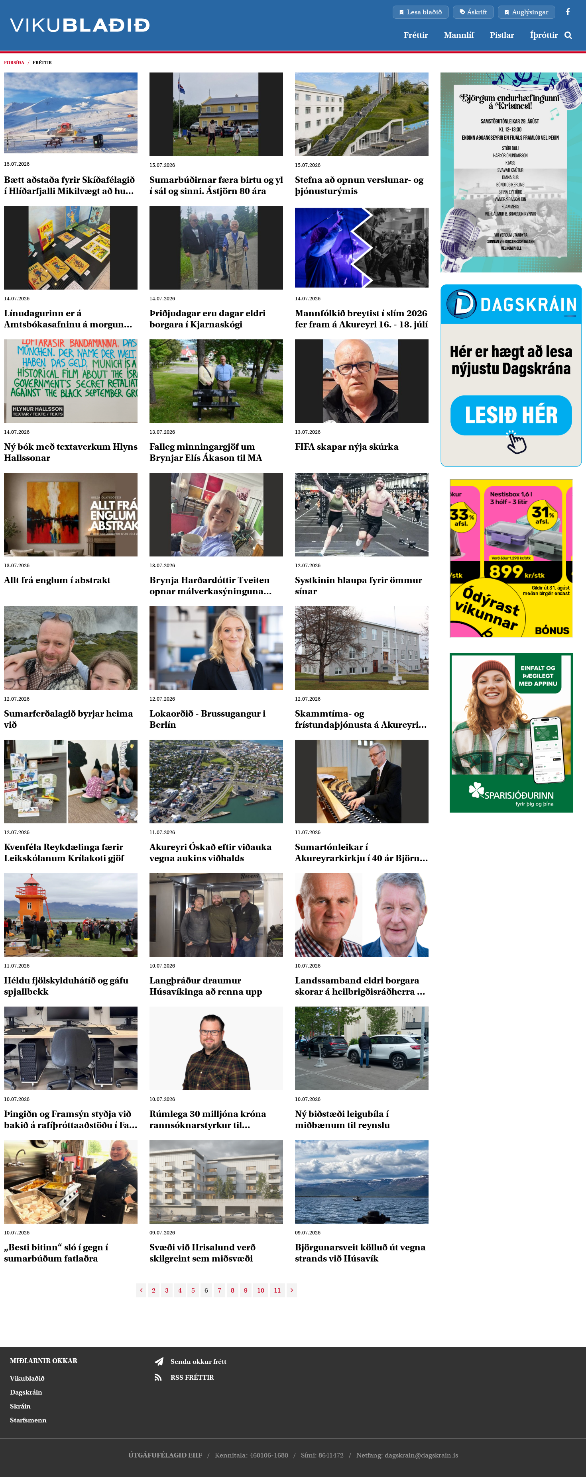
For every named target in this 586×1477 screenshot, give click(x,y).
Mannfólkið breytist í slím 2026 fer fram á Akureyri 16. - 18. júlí (361, 318)
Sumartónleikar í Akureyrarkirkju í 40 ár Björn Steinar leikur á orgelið (357, 852)
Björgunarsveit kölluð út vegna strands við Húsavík (360, 1252)
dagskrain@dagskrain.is (421, 1455)
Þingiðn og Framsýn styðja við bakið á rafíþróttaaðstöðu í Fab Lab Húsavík (69, 1119)
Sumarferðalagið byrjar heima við (68, 719)
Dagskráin (26, 1392)
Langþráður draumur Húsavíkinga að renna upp (205, 986)
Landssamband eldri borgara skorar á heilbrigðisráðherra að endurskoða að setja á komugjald (361, 986)
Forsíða (14, 62)
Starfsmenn (28, 1420)
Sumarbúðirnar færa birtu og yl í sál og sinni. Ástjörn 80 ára (216, 185)
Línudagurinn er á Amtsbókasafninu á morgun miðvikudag (64, 318)
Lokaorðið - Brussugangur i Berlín (207, 719)
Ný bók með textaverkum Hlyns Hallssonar (71, 452)
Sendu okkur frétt (198, 1362)
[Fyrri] (141, 1290)
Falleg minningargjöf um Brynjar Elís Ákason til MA (205, 452)
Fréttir (42, 62)
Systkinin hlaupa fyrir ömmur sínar (358, 585)
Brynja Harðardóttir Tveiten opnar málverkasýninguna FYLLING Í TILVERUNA (209, 585)
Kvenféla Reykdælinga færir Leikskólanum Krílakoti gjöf (64, 852)
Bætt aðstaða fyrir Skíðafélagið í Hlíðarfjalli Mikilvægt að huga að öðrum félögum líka (70, 185)
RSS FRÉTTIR (192, 1377)
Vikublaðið (27, 1378)
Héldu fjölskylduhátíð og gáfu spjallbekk (66, 986)
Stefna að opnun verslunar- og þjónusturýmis (359, 185)
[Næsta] (292, 1290)
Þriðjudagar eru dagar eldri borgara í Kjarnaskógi (207, 318)
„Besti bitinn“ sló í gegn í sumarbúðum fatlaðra (56, 1252)
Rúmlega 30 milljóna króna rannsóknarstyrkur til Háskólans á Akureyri (207, 1119)
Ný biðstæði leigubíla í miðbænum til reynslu (342, 1119)
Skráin (20, 1406)
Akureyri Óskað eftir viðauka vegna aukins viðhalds (210, 852)
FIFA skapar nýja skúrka (347, 446)
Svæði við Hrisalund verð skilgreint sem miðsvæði (202, 1252)
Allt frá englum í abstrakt (57, 580)
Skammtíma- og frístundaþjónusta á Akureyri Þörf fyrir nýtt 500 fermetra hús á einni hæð (361, 719)
